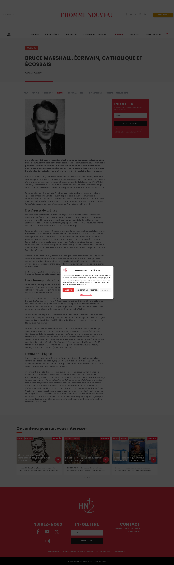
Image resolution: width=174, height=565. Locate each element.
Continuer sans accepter (87, 290)
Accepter (68, 290)
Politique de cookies (86, 295)
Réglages (105, 290)
